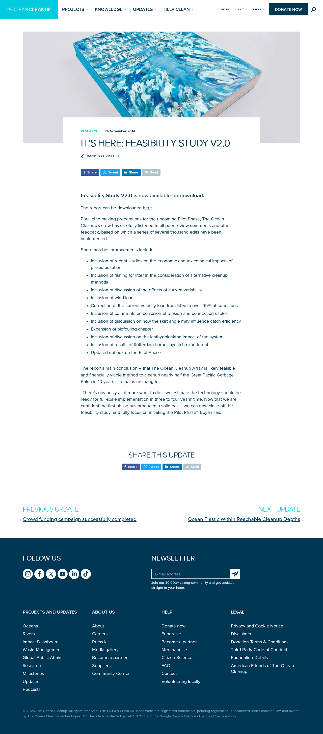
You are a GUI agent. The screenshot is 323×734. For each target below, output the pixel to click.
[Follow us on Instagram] (28, 574)
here (147, 207)
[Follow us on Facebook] (39, 574)
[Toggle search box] (314, 10)
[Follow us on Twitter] (51, 574)
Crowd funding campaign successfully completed (80, 519)
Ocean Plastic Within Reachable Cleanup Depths (244, 519)
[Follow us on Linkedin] (74, 574)
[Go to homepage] (29, 9)
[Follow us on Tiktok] (86, 574)
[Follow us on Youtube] (63, 574)
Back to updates (103, 156)
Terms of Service (214, 716)
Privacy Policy (182, 716)
